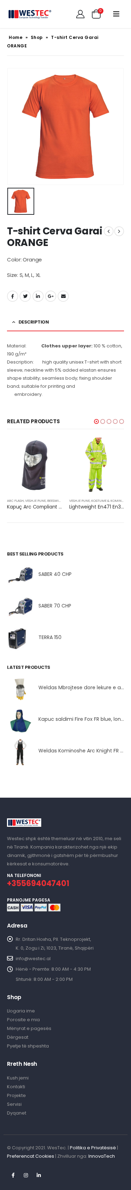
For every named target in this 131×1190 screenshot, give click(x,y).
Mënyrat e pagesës (29, 1028)
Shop (37, 37)
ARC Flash (15, 500)
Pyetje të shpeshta (28, 1046)
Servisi (14, 1104)
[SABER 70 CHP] (20, 607)
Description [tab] (34, 322)
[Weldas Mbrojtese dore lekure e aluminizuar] (20, 689)
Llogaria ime (21, 1011)
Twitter (25, 296)
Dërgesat (17, 1037)
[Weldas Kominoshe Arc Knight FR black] (20, 752)
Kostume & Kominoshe (110, 500)
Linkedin (39, 1175)
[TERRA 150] (20, 639)
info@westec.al (33, 958)
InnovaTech (101, 1156)
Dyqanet (16, 1113)
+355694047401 (38, 883)
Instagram (26, 1175)
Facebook (12, 296)
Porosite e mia (23, 1019)
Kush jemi (18, 1078)
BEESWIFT (54, 500)
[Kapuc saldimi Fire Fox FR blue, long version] (20, 720)
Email (63, 296)
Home (15, 37)
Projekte (16, 1095)
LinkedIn (38, 296)
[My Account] (80, 14)
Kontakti (16, 1086)
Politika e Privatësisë (93, 1147)
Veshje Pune (35, 500)
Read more (50, 449)
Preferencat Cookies (30, 1156)
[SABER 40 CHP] (20, 576)
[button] (96, 421)
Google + (50, 296)
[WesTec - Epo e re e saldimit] (29, 14)
